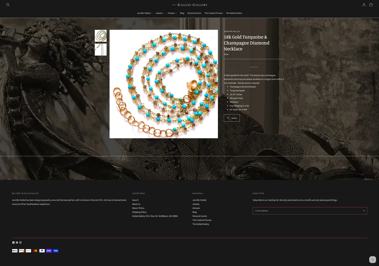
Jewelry (159, 13)
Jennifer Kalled (143, 13)
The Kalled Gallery (234, 13)
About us (136, 204)
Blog (182, 13)
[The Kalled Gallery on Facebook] (13, 242)
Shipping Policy (139, 212)
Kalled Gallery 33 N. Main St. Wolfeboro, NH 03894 (155, 216)
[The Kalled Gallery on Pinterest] (17, 242)
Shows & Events (194, 13)
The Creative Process (214, 13)
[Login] (364, 4)
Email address (261, 207)
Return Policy (138, 208)
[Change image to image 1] (101, 36)
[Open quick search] (8, 4)
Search (135, 200)
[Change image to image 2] (101, 50)
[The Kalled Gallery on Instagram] (20, 242)
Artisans (171, 13)
